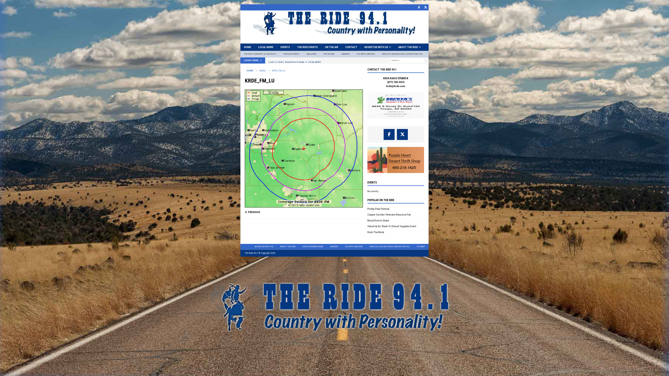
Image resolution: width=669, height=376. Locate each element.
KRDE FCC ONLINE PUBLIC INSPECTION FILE (402, 54)
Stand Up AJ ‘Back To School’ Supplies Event (391, 226)
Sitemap (421, 246)
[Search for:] (406, 60)
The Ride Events (307, 47)
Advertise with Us (376, 47)
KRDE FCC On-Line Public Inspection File (390, 246)
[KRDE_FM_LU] (304, 205)
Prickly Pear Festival (378, 208)
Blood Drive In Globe (378, 220)
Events (285, 47)
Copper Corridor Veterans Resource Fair (389, 214)
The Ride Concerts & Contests (260, 54)
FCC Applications (366, 54)
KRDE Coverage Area (313, 246)
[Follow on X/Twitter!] (425, 7)
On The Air (329, 54)
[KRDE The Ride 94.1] (334, 34)
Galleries (312, 54)
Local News (265, 47)
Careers (345, 54)
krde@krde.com (395, 86)
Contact (351, 47)
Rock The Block (375, 232)
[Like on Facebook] (419, 7)
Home (247, 47)
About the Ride (408, 47)
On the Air (331, 47)
